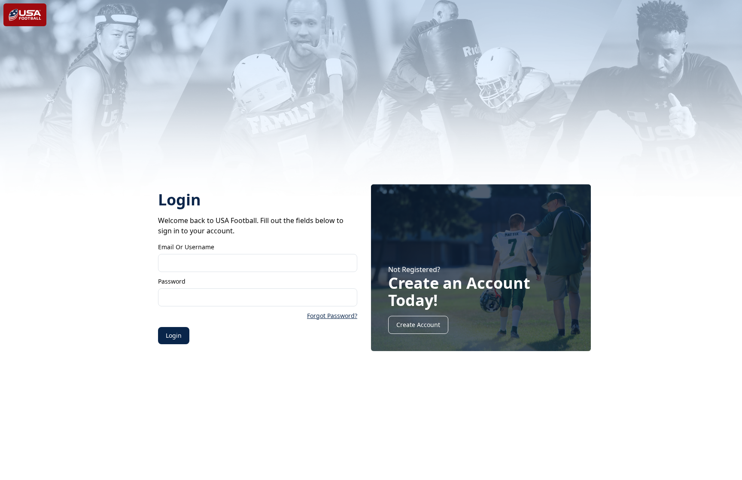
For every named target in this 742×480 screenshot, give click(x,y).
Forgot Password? (332, 316)
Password (172, 281)
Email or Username (186, 247)
